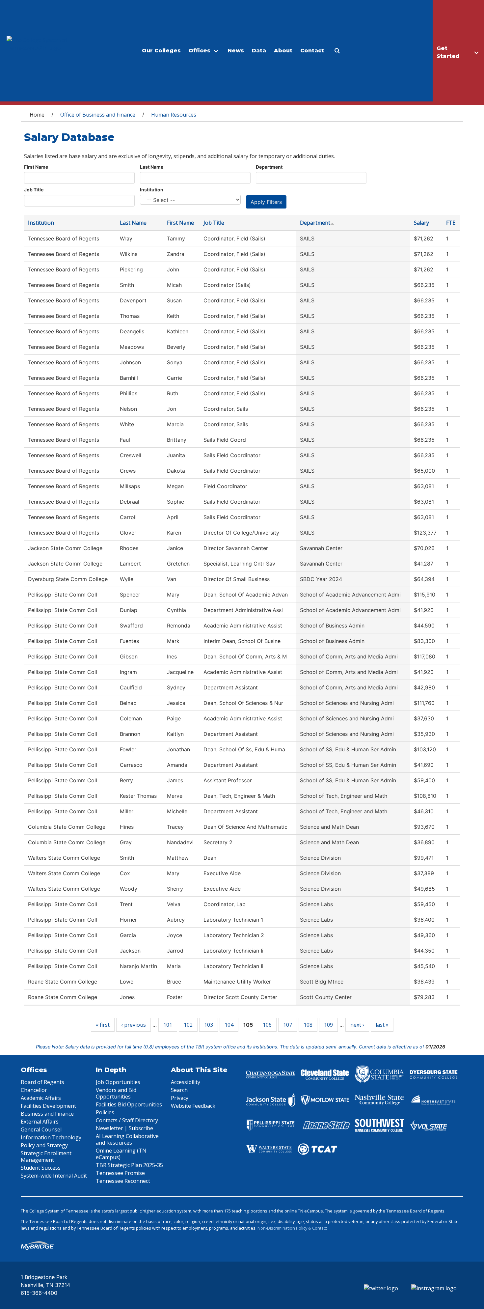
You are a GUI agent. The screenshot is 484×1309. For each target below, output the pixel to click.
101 (167, 1024)
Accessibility (185, 1082)
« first (103, 1024)
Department (269, 167)
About (283, 50)
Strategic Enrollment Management (46, 1156)
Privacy (179, 1097)
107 (287, 1024)
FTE (450, 222)
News (236, 50)
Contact (312, 50)
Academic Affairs (41, 1097)
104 (229, 1024)
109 (328, 1024)
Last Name (151, 167)
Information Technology (51, 1137)
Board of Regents (42, 1082)
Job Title (33, 189)
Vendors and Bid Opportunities (116, 1093)
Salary (421, 222)
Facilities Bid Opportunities (129, 1104)
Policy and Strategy (44, 1145)
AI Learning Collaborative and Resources (127, 1139)
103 (208, 1024)
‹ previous (133, 1024)
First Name (36, 167)
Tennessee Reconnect (123, 1180)
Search (179, 1090)
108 (308, 1024)
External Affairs (40, 1121)
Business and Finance (47, 1113)
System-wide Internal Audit (54, 1175)
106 (267, 1024)
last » (382, 1024)
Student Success (41, 1167)
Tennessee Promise (120, 1173)
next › (357, 1024)
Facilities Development (48, 1105)
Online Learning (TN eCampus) (121, 1154)
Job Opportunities (118, 1082)
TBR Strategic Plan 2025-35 (129, 1165)
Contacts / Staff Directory (127, 1120)
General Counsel (41, 1129)
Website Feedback (193, 1105)
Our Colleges (161, 50)
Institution (151, 189)
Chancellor (34, 1090)
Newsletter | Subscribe (124, 1128)
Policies (105, 1112)
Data (259, 50)
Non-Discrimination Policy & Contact (292, 1228)
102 (188, 1024)
